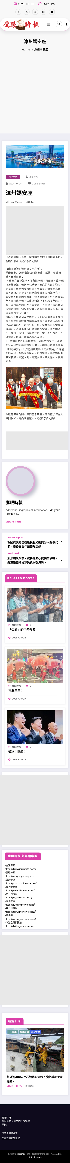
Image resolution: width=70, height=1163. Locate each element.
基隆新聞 (24, 1032)
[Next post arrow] (62, 560)
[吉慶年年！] (35, 665)
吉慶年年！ (15, 691)
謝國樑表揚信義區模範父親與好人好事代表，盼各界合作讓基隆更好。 (32, 544)
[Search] (59, 24)
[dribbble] (35, 12)
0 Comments (38, 183)
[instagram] (43, 12)
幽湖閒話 (13, 177)
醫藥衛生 (47, 1032)
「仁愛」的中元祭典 (21, 629)
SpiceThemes (35, 1157)
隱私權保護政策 (10, 1133)
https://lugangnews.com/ (20, 904)
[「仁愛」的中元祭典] (35, 604)
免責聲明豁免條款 (11, 1138)
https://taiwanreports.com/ (20, 869)
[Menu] (48, 24)
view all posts (13, 521)
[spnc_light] (67, 24)
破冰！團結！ (17, 751)
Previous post (15, 537)
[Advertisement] (35, 93)
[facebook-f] (18, 12)
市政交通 (36, 1032)
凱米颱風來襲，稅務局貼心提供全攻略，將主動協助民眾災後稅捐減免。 (32, 560)
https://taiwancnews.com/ (20, 911)
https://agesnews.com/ (18, 897)
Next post (13, 553)
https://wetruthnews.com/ (20, 890)
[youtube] (52, 12)
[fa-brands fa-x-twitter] (26, 12)
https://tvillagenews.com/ (20, 926)
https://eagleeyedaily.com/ (21, 876)
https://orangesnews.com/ (20, 919)
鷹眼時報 (33, 177)
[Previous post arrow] (62, 542)
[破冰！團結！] (35, 726)
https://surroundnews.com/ (21, 883)
